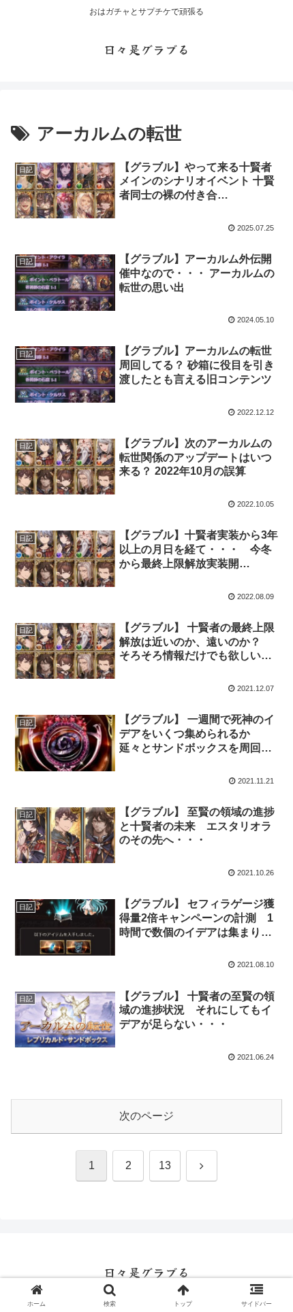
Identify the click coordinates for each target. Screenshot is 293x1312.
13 (165, 1165)
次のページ (146, 1116)
